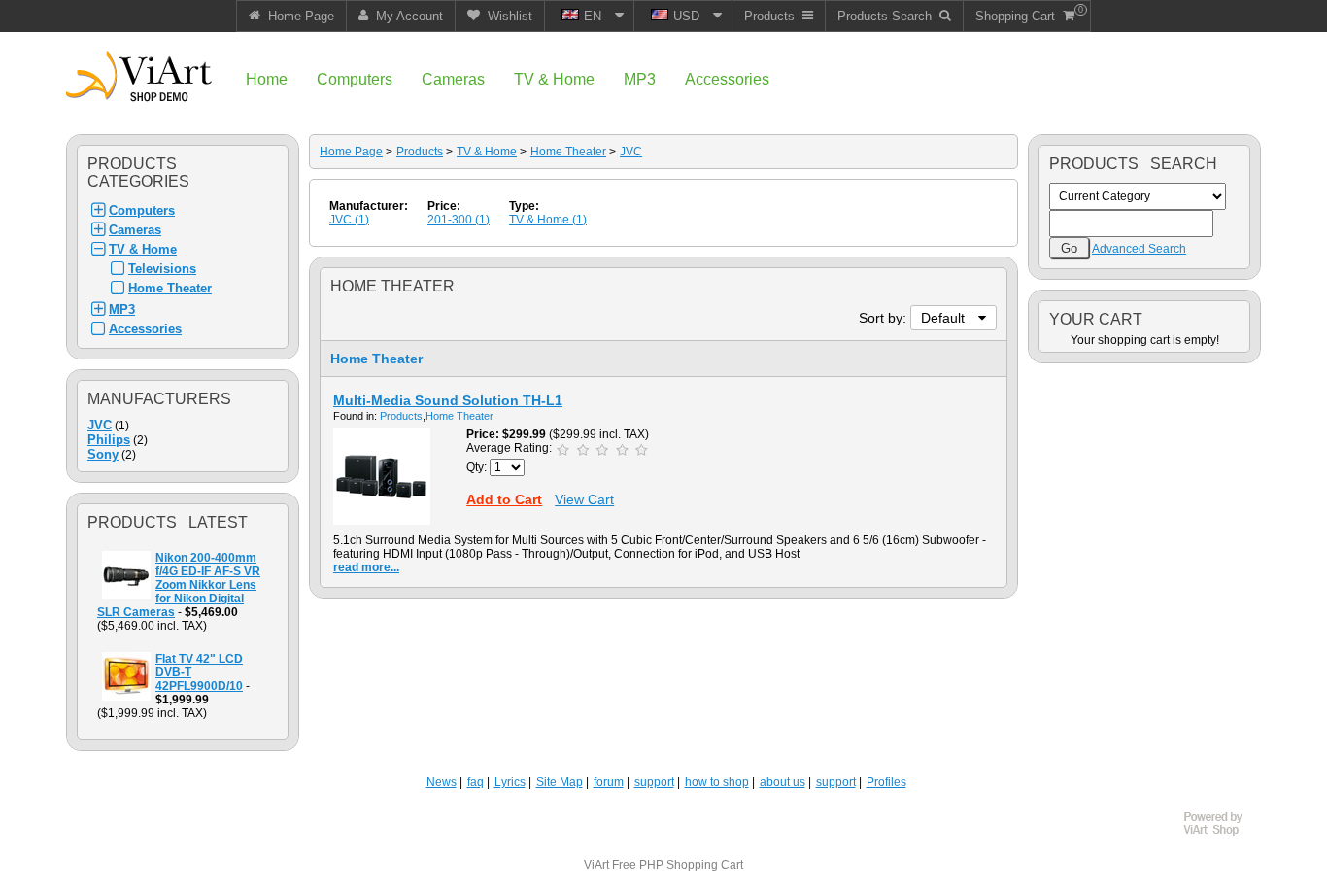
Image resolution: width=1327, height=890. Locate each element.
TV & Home (143, 249)
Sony (103, 454)
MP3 (122, 309)
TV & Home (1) (548, 219)
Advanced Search (1139, 249)
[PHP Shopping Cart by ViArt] (1222, 832)
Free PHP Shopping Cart (677, 865)
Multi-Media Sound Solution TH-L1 (447, 400)
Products (419, 151)
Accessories (145, 329)
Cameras (135, 229)
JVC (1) (349, 219)
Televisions (162, 268)
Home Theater (170, 288)
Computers (142, 210)
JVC (99, 425)
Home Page (351, 151)
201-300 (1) (458, 219)
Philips (108, 439)
